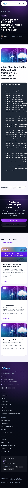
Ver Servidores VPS (13, 220)
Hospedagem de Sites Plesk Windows (10, 413)
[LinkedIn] (14, 187)
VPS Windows (4, 401)
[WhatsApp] (10, 187)
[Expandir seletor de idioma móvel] (19, 3)
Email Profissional (5, 420)
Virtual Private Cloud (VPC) (7, 426)
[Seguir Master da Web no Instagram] (6, 388)
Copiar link (21, 187)
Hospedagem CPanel (6, 410)
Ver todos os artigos (6, 242)
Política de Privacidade (7, 448)
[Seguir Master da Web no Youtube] (13, 388)
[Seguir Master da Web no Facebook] (2, 388)
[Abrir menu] (23, 3)
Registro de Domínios (6, 432)
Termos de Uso (5, 451)
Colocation (4, 407)
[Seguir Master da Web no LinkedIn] (9, 388)
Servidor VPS (4, 395)
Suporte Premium (5, 442)
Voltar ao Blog (6, 11)
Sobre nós (3, 439)
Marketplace (4, 429)
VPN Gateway (4, 423)
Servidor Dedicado (6, 404)
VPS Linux (3, 398)
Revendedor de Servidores (8, 445)
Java (5, 15)
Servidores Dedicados (12, 225)
